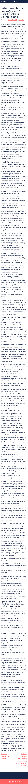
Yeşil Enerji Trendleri (9, 1)
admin (21, 20)
